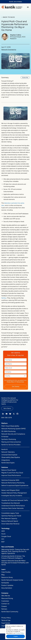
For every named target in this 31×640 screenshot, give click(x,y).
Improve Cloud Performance (11, 475)
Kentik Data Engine (7, 463)
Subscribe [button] (25, 77)
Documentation (6, 588)
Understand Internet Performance (13, 506)
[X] (13, 413)
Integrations (5, 460)
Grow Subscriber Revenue (10, 524)
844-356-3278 (6, 418)
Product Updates (7, 585)
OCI (2, 539)
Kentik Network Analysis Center (12, 580)
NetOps (3, 298)
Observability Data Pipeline (10, 457)
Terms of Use (20, 382)
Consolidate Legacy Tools (10, 513)
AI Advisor (4, 437)
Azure (3, 534)
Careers (4, 606)
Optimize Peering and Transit (11, 516)
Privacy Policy (10, 382)
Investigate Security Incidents (11, 496)
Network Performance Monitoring (12, 483)
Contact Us (5, 604)
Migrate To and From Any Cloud (12, 473)
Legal (3, 626)
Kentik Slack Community (9, 612)
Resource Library (7, 577)
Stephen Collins (15, 35)
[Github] (17, 413)
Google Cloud (6, 536)
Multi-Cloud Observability (10, 426)
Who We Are (5, 596)
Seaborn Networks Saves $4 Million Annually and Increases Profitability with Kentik (15, 563)
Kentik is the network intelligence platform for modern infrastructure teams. (9, 401)
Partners (4, 609)
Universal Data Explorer (9, 455)
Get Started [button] (15, 386)
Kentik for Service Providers (10, 445)
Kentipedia (5, 583)
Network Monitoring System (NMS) (13, 429)
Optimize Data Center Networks (12, 508)
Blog (2, 575)
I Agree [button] (15, 636)
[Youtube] (6, 413)
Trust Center (5, 623)
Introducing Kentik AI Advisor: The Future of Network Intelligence (13, 557)
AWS (3, 531)
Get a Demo (7, 408)
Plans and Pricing (7, 598)
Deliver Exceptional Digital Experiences (14, 485)
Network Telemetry (8, 452)
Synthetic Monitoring (8, 439)
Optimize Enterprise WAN (10, 480)
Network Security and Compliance (13, 434)
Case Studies (5, 572)
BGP (2, 542)
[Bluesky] (10, 413)
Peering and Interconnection (11, 442)
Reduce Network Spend (9, 521)
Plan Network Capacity (9, 518)
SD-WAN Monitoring (8, 431)
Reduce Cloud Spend (8, 470)
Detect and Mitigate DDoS (10, 490)
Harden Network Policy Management (14, 493)
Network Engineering (8, 50)
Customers (5, 601)
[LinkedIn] (2, 413)
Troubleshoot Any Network (10, 503)
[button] (27, 7)
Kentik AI (4, 449)
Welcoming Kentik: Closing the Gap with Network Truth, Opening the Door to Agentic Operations (15, 551)
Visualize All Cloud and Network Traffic (14, 500)
